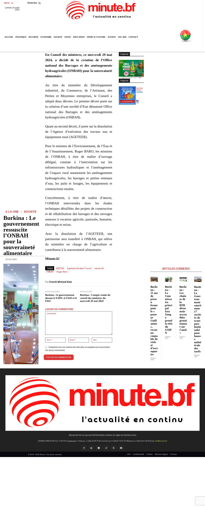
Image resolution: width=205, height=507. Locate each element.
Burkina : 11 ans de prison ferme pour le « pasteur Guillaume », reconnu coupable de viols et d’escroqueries (154, 320)
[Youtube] (121, 448)
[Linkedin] (91, 448)
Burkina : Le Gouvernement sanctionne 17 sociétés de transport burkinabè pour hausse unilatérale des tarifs (197, 319)
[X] (113, 448)
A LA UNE (12, 211)
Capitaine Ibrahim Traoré (79, 268)
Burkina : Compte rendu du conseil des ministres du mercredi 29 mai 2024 (95, 298)
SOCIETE (30, 211)
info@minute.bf (161, 441)
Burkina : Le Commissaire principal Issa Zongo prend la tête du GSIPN (168, 309)
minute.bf (99, 268)
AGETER (60, 268)
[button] (35, 3)
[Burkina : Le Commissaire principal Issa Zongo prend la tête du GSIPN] (168, 279)
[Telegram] (99, 448)
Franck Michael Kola (60, 281)
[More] (35, 260)
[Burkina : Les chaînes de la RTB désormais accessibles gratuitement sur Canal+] (183, 279)
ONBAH (50, 272)
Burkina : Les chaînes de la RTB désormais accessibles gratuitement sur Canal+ (183, 309)
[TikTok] (106, 448)
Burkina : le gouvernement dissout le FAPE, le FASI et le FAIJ (61, 298)
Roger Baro (62, 272)
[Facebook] (84, 448)
